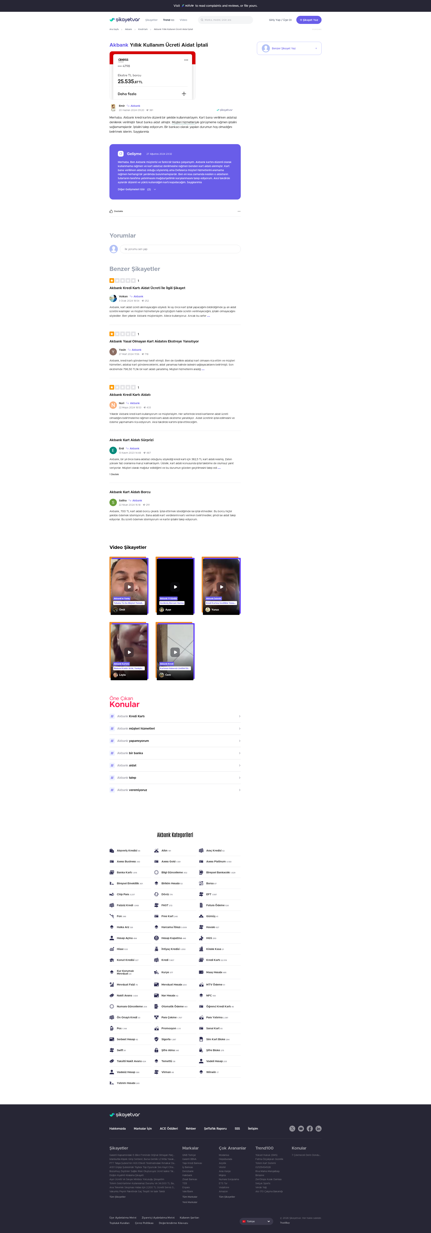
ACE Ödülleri (169, 1128)
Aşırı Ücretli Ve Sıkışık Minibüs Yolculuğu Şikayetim (136, 1179)
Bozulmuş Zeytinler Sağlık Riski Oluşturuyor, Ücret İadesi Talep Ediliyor (142, 1171)
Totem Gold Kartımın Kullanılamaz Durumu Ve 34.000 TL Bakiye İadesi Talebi (142, 1183)
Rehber (191, 1128)
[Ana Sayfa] (124, 19)
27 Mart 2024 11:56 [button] (129, 354)
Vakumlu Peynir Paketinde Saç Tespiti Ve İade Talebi (137, 1191)
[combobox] (225, 20)
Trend (168, 19)
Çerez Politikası (144, 1223)
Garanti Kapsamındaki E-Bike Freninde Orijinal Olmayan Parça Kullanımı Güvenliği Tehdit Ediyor (142, 1155)
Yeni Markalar (189, 1202)
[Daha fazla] (239, 211)
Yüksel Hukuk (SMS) (266, 1155)
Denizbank (188, 1171)
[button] (124, 280)
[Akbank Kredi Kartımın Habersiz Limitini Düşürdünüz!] (175, 652)
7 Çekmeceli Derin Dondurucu (307, 1155)
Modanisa (224, 1155)
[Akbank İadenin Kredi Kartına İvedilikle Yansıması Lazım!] (221, 587)
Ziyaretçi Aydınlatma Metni (158, 1217)
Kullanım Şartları (189, 1217)
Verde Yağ (261, 1187)
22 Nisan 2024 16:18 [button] (130, 504)
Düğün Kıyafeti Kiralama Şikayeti (126, 1175)
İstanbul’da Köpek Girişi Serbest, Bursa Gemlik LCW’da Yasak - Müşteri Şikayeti (142, 1159)
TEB (184, 1183)
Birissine (259, 1175)
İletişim (253, 1128)
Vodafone (224, 1187)
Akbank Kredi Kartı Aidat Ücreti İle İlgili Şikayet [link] (147, 288)
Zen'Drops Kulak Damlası (268, 1179)
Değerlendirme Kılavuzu (173, 1223)
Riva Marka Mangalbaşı (267, 1171)
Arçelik (222, 1163)
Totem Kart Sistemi (265, 1163)
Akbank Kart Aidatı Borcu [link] (130, 492)
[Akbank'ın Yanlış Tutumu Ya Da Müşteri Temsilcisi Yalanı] (129, 587)
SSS (237, 1128)
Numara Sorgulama (229, 1179)
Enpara (186, 1187)
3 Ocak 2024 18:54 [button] (129, 300)
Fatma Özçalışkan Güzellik (269, 1159)
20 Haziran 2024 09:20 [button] (131, 110)
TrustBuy (285, 1222)
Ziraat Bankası (189, 1179)
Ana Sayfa (114, 29)
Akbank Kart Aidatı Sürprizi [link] (131, 440)
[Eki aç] (152, 75)
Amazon (223, 1191)
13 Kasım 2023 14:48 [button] (130, 452)
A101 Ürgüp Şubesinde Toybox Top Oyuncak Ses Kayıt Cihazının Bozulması (142, 1167)
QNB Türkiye (189, 1155)
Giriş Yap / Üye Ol (280, 19)
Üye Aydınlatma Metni (122, 1217)
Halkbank (187, 1175)
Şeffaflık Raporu (215, 1128)
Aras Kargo (225, 1171)
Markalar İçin (143, 1128)
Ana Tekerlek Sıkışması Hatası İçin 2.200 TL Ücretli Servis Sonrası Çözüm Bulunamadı (142, 1187)
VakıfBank (187, 1191)
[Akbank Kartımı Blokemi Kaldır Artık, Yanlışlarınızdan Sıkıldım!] (129, 652)
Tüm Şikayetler (117, 1196)
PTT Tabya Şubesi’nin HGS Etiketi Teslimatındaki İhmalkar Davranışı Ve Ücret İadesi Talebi (142, 1163)
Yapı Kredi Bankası (192, 1163)
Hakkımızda (117, 1128)
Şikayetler (151, 19)
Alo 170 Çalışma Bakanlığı (269, 1191)
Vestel (222, 1167)
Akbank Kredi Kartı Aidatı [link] (130, 395)
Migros (222, 1175)
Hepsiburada (225, 1159)
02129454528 (263, 1167)
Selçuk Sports (262, 1183)
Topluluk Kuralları (119, 1223)
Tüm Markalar (189, 1196)
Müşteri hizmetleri (183, 122)
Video (183, 19)
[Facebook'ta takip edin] (310, 1129)
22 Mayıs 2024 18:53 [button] (130, 407)
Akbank (128, 29)
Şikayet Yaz (310, 19)
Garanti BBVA (189, 1159)
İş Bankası (187, 1167)
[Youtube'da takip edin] (301, 1129)
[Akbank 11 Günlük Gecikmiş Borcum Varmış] (175, 587)
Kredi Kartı (142, 29)
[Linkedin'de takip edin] (319, 1129)
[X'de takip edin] (292, 1129)
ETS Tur (223, 1183)
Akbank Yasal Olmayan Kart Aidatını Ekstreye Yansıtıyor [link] (154, 341)
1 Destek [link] (114, 474)
